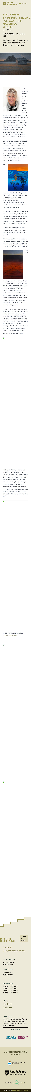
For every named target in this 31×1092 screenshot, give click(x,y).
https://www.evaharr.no (10, 635)
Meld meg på (15, 1029)
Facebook (7, 1004)
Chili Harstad (15, 1090)
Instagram (7, 1007)
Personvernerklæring (23, 1090)
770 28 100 (7, 947)
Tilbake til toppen (23, 938)
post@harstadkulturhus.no (14, 951)
